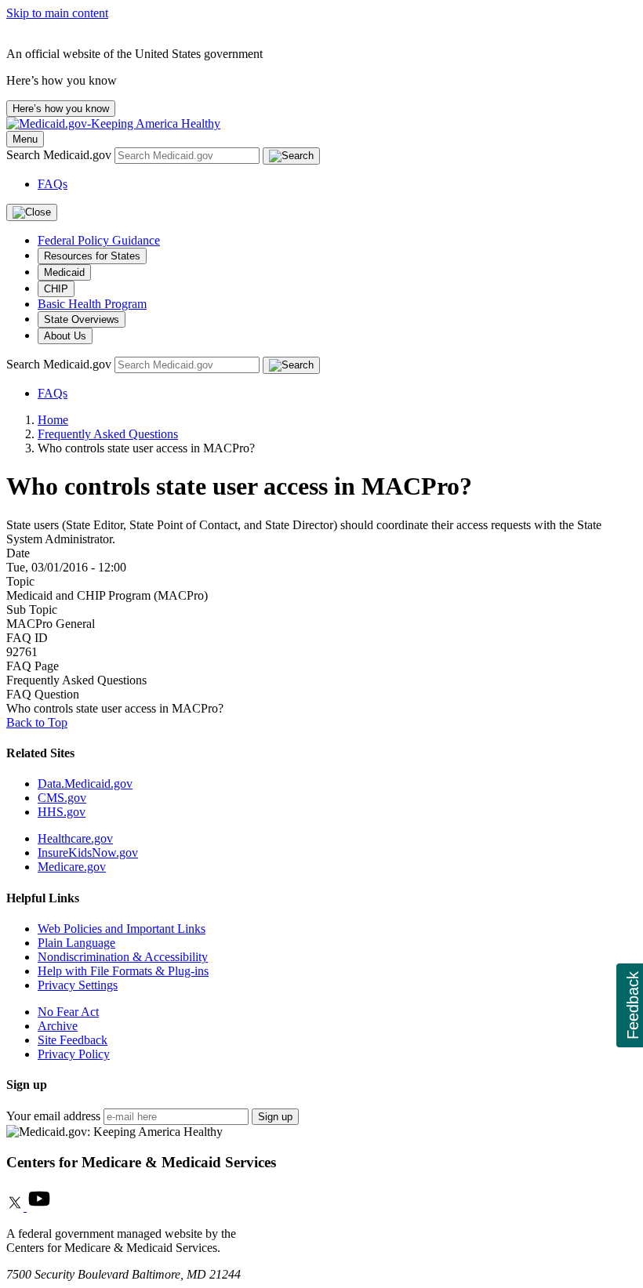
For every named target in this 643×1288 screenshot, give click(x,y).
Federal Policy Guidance (99, 240)
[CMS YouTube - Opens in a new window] (39, 1207)
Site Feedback (72, 1040)
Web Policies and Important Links (121, 928)
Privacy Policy (74, 1054)
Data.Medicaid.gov (85, 783)
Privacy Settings (78, 985)
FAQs (52, 183)
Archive (58, 1025)
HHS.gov (61, 811)
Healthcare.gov (75, 838)
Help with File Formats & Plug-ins (123, 971)
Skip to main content (57, 13)
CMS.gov (62, 797)
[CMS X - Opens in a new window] (16, 1207)
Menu (25, 139)
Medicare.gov (72, 866)
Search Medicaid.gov (60, 154)
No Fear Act (68, 1011)
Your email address (53, 1116)
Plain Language (76, 942)
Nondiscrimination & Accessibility (123, 956)
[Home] (113, 123)
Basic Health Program (92, 303)
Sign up (275, 1117)
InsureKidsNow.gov (88, 852)
